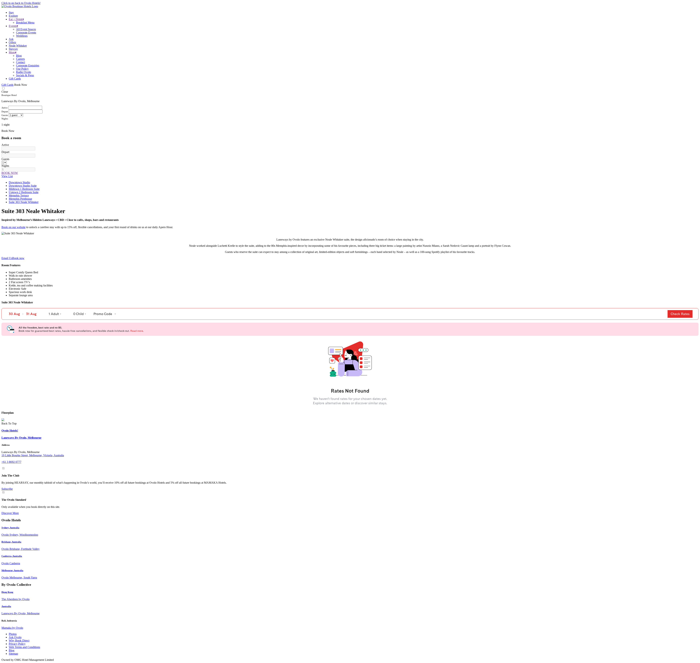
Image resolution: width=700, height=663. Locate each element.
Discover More (10, 513)
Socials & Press (25, 75)
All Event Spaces (26, 29)
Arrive (5, 144)
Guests (5, 159)
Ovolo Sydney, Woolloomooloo (19, 534)
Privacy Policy (17, 643)
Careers (20, 58)
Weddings (22, 35)
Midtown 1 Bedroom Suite (24, 188)
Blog (19, 55)
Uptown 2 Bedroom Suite (23, 192)
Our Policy (22, 68)
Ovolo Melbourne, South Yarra (19, 577)
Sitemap (13, 653)
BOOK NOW (9, 172)
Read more (136, 330)
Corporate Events (26, 32)
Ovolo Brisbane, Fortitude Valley (20, 548)
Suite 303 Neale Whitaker (23, 202)
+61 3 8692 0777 (11, 461)
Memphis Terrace (19, 195)
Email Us (6, 258)
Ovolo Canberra (10, 563)
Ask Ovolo (15, 637)
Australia (6, 606)
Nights (5, 165)
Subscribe (7, 488)
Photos (13, 634)
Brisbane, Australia (11, 541)
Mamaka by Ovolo (12, 627)
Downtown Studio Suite (23, 185)
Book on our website (13, 227)
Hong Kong (7, 592)
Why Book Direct (19, 640)
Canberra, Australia (11, 556)
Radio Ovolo (23, 72)
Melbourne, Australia (12, 570)
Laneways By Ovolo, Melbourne (20, 613)
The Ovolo (13, 499)
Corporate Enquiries (27, 65)
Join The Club (10, 475)
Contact (20, 62)
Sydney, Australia (10, 527)
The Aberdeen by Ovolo (15, 599)
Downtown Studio (19, 182)
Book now (18, 258)
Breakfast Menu (25, 22)
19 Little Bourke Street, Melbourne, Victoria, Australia (32, 455)
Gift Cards (15, 78)
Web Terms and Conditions (24, 647)
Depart (5, 152)
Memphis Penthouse (20, 198)
